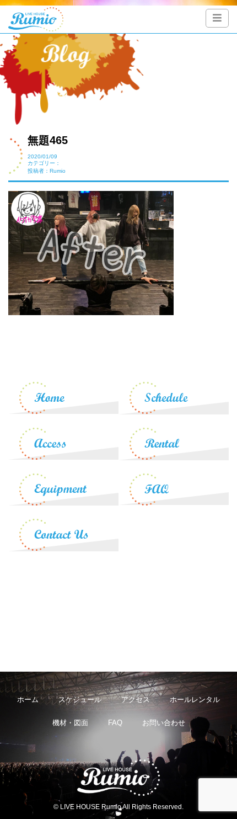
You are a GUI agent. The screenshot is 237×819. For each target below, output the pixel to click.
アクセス (135, 699)
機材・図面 (70, 723)
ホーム (28, 699)
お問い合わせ (163, 723)
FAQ (115, 723)
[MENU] (217, 18)
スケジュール (79, 699)
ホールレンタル (195, 699)
